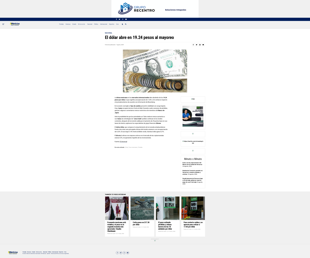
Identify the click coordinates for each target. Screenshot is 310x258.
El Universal (123, 141)
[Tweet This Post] (196, 44)
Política (96, 24)
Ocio (117, 24)
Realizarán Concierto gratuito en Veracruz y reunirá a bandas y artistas (193, 172)
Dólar (126, 147)
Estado (74, 24)
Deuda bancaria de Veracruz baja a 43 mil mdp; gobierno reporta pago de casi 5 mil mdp (193, 180)
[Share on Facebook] (193, 44)
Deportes (111, 24)
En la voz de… (81, 24)
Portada (61, 24)
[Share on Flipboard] (199, 44)
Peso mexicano (133, 147)
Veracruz (67, 24)
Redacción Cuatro (111, 233)
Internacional (103, 24)
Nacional (89, 24)
